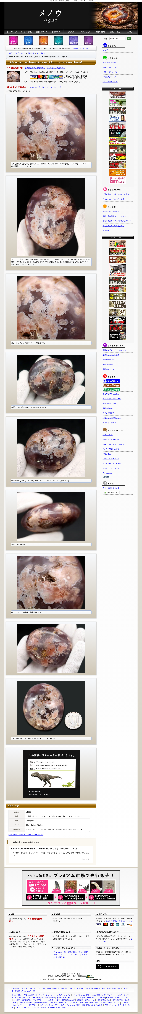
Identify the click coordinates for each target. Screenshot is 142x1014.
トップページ (12, 32)
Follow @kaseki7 (109, 967)
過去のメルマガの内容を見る (113, 199)
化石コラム (130, 32)
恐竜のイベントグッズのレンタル (115, 350)
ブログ (105, 50)
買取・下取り (115, 32)
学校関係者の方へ (109, 360)
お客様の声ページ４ (110, 77)
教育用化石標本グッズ (88, 997)
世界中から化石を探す (111, 355)
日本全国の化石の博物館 (57, 1007)
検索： (106, 38)
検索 (129, 38)
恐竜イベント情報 (25, 1002)
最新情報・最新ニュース (85, 1000)
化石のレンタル (108, 369)
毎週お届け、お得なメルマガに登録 (116, 194)
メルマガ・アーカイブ (111, 468)
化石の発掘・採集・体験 (112, 399)
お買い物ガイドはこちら (80, 48)
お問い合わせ (86, 32)
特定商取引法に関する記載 (31, 1000)
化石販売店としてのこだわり (113, 226)
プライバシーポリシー (111, 459)
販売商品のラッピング (58, 1002)
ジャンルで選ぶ (26, 32)
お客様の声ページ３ (110, 72)
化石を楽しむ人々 (109, 423)
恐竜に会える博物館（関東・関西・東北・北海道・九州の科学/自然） (95, 988)
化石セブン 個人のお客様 (49, 1005)
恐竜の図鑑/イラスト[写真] (78, 952)
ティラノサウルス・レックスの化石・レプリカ (53, 995)
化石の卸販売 (108, 364)
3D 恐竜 (42, 988)
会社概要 (71, 32)
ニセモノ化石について (23, 1007)
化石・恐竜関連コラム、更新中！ (115, 216)
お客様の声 (56, 32)
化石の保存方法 (117, 1000)
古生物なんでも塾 (59, 952)
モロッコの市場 (40, 1007)
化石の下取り (32, 1005)
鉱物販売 (101, 997)
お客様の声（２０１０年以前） (114, 444)
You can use (107, 473)
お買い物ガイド (108, 454)
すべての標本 (17, 995)
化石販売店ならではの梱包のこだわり (117, 221)
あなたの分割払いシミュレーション (119, 921)
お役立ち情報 (60, 1000)
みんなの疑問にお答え (111, 449)
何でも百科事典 (108, 413)
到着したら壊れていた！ (112, 418)
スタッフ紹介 (108, 435)
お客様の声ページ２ (110, 67)
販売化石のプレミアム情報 (92, 1005)
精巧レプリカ (73, 997)
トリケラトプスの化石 (80, 995)
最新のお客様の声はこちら (113, 62)
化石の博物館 (108, 408)
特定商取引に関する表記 (112, 463)
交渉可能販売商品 (41, 1002)
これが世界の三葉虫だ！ (112, 394)
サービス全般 (48, 1000)
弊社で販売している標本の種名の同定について (26, 835)
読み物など (70, 1000)
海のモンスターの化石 (31, 997)
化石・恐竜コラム (103, 1000)
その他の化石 (61, 997)
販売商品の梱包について (110, 1002)
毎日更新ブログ (41, 32)
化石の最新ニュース (110, 403)
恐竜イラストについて (111, 488)
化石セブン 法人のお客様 (70, 1005)
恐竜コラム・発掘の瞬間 (89, 1002)
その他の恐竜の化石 (98, 995)
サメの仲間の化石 (48, 997)
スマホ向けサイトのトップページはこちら (46, 87)
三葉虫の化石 (29, 995)
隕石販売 (109, 997)
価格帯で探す (101, 32)
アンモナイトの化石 (114, 995)
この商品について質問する (35, 68)
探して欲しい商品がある (56, 68)
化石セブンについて (122, 997)
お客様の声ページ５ (110, 82)
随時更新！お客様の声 (111, 439)
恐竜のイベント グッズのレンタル (24, 988)
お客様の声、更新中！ (111, 211)
